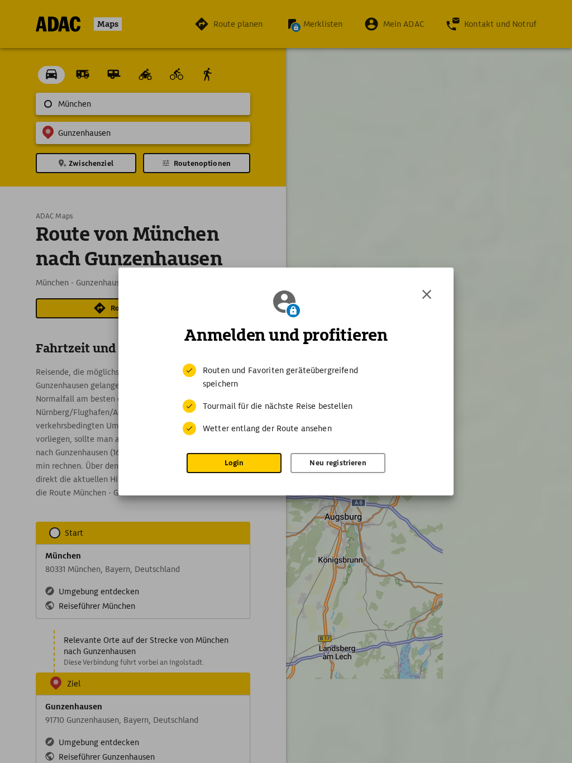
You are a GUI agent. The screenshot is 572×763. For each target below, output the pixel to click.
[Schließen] (426, 294)
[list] (286, 399)
